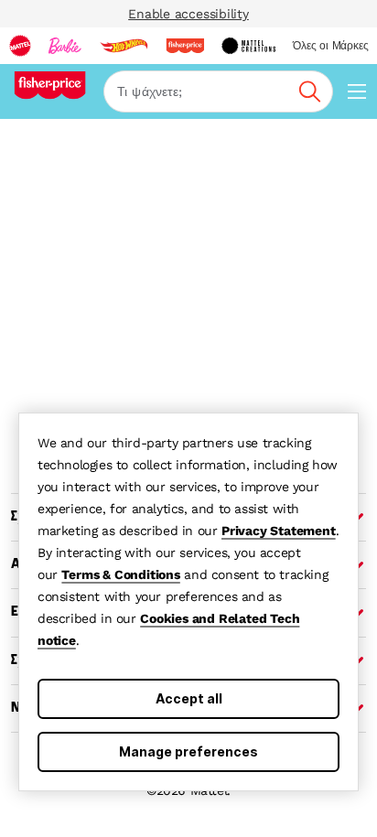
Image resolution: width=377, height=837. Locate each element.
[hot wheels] (124, 45)
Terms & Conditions (120, 574)
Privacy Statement (278, 530)
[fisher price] (184, 45)
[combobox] (218, 91)
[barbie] (65, 45)
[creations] (248, 45)
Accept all (189, 698)
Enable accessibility (188, 13)
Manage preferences (188, 751)
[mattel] (20, 45)
